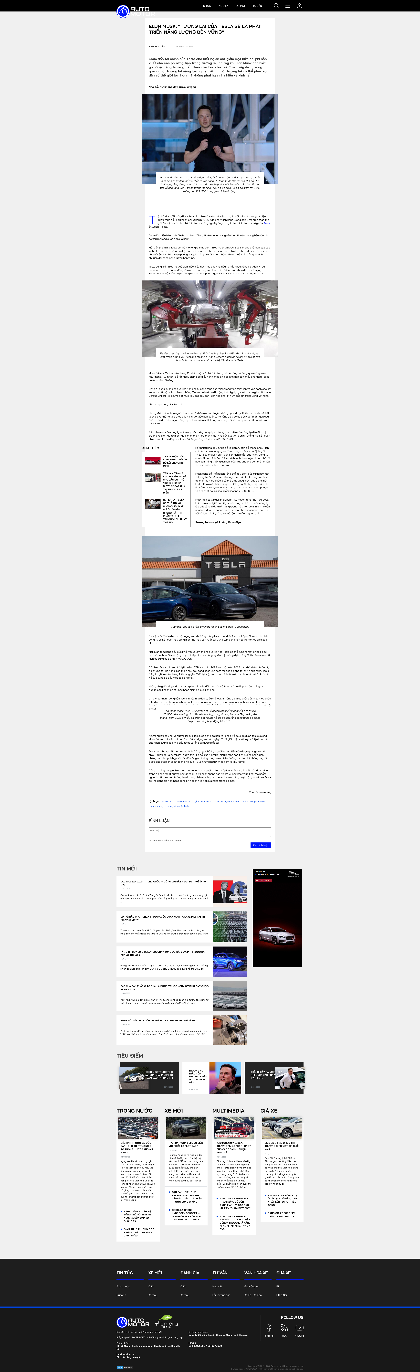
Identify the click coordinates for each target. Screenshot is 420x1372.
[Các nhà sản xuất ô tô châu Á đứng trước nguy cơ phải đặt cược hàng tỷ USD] (230, 996)
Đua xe (283, 1272)
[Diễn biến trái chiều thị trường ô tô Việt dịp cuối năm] (282, 1128)
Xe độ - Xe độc (253, 1295)
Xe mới (240, 5)
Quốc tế (121, 1295)
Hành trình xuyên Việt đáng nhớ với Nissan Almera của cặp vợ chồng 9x (138, 1216)
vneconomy (157, 806)
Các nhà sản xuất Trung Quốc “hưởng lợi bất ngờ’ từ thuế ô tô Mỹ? (163, 883)
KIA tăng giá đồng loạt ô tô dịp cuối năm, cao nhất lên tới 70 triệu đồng (283, 1200)
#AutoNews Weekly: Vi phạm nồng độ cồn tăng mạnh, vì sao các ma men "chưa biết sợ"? (235, 1203)
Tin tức (206, 5)
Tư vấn (257, 5)
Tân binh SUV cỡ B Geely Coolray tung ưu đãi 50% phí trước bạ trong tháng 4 (162, 953)
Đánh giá (189, 1272)
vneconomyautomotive (227, 801)
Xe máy (152, 1295)
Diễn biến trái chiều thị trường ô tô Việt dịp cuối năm (282, 1146)
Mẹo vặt (217, 1286)
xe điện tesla (183, 801)
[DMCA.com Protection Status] (124, 1367)
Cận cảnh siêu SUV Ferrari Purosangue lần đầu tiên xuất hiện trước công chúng (187, 1197)
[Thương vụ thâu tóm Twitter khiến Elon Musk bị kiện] (225, 1078)
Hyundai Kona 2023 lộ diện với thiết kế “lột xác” (186, 1144)
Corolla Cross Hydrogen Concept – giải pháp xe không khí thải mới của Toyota (186, 1215)
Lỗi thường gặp (221, 1295)
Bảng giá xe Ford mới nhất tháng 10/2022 (281, 1215)
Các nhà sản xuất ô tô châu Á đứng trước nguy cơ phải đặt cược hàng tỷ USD (164, 988)
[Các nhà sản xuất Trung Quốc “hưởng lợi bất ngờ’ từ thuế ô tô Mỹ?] (230, 891)
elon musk (167, 801)
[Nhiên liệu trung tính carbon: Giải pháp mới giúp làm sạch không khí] (134, 1078)
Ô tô (151, 1286)
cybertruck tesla (202, 801)
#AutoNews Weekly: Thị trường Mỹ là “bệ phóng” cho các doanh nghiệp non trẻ (234, 1147)
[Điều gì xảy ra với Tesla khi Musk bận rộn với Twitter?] (290, 1078)
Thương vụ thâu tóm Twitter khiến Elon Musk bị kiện (198, 1076)
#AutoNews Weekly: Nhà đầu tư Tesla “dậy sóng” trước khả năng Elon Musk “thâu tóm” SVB (235, 1223)
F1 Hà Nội (281, 1295)
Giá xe (269, 1110)
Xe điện (224, 5)
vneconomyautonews (254, 801)
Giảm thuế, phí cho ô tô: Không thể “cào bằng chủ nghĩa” (139, 1232)
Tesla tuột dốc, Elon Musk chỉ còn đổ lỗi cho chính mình (175, 461)
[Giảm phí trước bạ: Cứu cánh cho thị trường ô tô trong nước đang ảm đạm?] (138, 1128)
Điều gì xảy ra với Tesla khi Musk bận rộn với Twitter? (266, 1075)
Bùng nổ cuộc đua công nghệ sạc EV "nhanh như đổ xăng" (158, 1020)
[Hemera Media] (166, 1321)
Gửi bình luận (261, 845)
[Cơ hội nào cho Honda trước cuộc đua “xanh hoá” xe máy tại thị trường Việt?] (230, 926)
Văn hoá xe (256, 1272)
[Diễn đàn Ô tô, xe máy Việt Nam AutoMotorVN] (135, 11)
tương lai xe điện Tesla (178, 806)
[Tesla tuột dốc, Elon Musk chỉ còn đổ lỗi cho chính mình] (153, 460)
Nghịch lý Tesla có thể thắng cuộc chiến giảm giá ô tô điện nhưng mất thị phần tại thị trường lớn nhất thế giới (175, 511)
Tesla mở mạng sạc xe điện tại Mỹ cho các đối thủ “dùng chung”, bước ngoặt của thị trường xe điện (175, 483)
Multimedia (228, 1110)
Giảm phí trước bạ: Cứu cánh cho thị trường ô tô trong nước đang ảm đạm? (137, 1147)
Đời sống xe (251, 1286)
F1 (277, 1286)
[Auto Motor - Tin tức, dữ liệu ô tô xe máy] (132, 1322)
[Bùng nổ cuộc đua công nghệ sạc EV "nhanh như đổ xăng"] (230, 1030)
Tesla (266, 223)
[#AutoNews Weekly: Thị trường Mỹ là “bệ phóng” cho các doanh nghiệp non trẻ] (234, 1128)
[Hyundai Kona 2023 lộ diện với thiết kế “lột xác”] (186, 1128)
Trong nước (134, 1110)
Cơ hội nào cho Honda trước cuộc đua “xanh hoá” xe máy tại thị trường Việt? (162, 918)
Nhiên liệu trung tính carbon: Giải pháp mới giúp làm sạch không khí (156, 1075)
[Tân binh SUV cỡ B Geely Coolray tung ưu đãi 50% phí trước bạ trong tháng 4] (230, 961)
